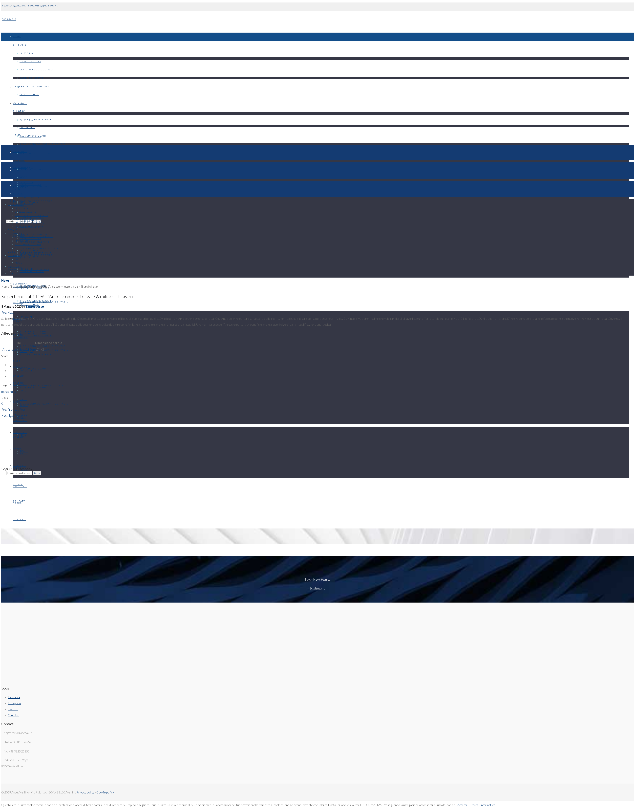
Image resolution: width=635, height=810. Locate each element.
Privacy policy (85, 792)
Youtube (13, 715)
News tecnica (321, 579)
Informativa (487, 805)
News (5, 280)
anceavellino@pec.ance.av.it (42, 5)
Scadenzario (317, 588)
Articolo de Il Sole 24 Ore (18, 349)
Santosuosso (35, 306)
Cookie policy (105, 792)
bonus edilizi (9, 391)
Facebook (14, 697)
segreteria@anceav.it (14, 5)
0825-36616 (9, 19)
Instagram (14, 703)
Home (5, 286)
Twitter (13, 709)
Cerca (37, 473)
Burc (308, 579)
